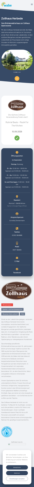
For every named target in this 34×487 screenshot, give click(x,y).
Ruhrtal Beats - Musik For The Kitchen (17, 124)
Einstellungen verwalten (17, 479)
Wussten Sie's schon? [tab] (10, 314)
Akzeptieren (17, 467)
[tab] (14, 72)
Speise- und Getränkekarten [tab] (12, 309)
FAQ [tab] (22, 314)
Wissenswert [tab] (7, 305)
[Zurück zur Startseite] (6, 4)
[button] (32, 4)
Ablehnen (17, 473)
